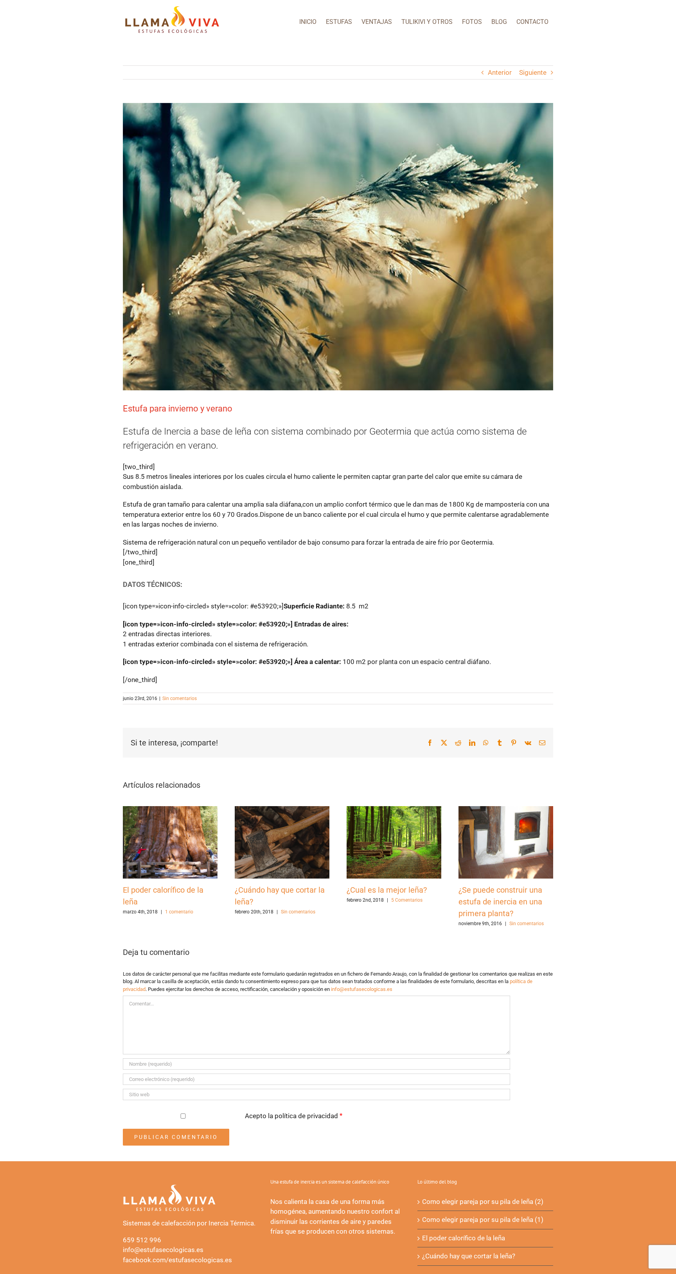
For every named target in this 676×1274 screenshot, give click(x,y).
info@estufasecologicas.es (361, 989)
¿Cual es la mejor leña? (387, 890)
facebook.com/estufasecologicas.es (177, 1260)
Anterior (500, 72)
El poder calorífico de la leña (463, 1238)
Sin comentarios (179, 698)
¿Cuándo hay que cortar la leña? (468, 1256)
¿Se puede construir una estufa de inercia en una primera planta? (500, 901)
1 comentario (179, 912)
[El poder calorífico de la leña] (170, 810)
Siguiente (533, 72)
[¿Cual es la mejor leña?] (394, 810)
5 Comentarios (406, 900)
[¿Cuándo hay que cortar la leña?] (282, 810)
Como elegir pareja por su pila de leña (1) (482, 1219)
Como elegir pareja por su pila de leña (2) (482, 1201)
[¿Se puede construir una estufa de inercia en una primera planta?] (505, 810)
